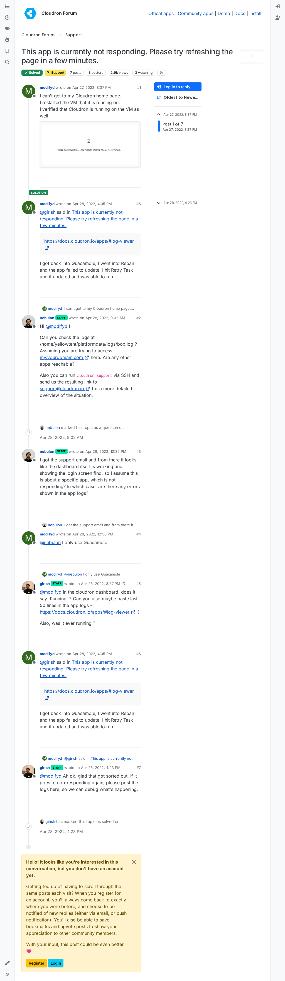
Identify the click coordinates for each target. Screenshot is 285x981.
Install (255, 13)
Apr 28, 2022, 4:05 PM (92, 203)
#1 (139, 87)
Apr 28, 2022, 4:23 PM (101, 767)
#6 (138, 203)
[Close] (134, 862)
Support (57, 72)
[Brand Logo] (30, 13)
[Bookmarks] (7, 51)
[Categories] (7, 6)
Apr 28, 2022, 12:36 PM (92, 534)
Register (36, 963)
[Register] (278, 17)
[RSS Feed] (161, 73)
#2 (138, 318)
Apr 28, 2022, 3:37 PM (100, 583)
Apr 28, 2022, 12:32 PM (105, 451)
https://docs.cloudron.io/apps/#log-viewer (84, 612)
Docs (239, 13)
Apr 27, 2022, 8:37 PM (91, 87)
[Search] (7, 62)
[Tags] (7, 28)
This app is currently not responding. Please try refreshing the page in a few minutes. (89, 218)
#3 (138, 451)
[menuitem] (278, 6)
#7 (139, 767)
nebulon (47, 318)
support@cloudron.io (62, 388)
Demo (224, 13)
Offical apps (161, 13)
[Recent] (7, 17)
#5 (138, 583)
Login (56, 963)
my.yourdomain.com (61, 357)
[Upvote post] (127, 180)
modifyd (47, 87)
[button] (7, 963)
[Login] (278, 6)
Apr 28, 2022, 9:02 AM (105, 318)
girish (45, 583)
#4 (138, 534)
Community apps (195, 13)
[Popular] (7, 40)
